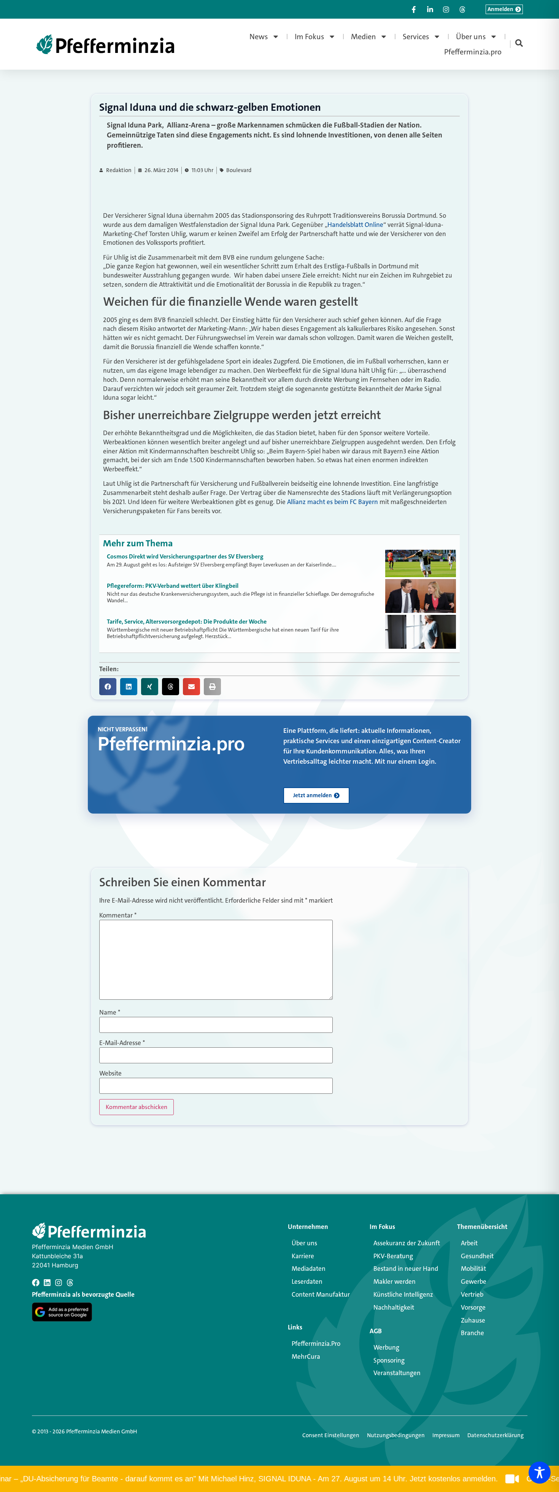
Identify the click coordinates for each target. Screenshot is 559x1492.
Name (109, 1012)
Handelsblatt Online (355, 224)
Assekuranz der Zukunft (406, 1243)
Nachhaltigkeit (393, 1307)
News (258, 36)
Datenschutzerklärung (495, 1435)
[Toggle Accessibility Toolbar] (539, 1472)
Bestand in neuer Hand (405, 1268)
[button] (107, 686)
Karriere (303, 1256)
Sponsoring (389, 1360)
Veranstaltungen (397, 1373)
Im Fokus (309, 36)
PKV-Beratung (393, 1256)
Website (110, 1073)
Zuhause (473, 1320)
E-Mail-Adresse (122, 1043)
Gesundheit (477, 1256)
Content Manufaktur (321, 1294)
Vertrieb (472, 1294)
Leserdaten (307, 1281)
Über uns (471, 36)
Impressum (446, 1435)
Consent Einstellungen (330, 1435)
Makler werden (394, 1281)
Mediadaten (309, 1268)
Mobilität (473, 1268)
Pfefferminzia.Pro (316, 1343)
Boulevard (238, 170)
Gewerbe (473, 1281)
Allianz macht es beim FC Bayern (332, 502)
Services (416, 36)
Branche (472, 1333)
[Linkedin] (47, 1282)
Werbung (386, 1347)
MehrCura (306, 1356)
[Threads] (70, 1282)
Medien (363, 36)
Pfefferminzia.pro (473, 52)
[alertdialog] (279, 1479)
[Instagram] (58, 1282)
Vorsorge (473, 1307)
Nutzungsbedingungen (396, 1435)
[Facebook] (36, 1282)
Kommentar (118, 915)
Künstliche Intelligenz (403, 1294)
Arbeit (469, 1243)
